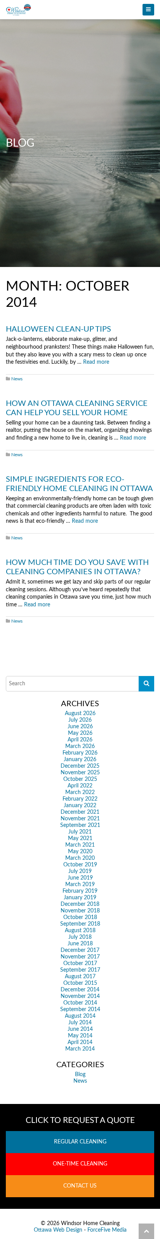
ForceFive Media (107, 1230)
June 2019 (80, 878)
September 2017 (80, 970)
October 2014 (80, 1003)
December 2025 (80, 766)
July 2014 (80, 1022)
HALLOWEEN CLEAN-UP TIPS (58, 329)
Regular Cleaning (80, 1142)
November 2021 (80, 818)
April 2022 (80, 786)
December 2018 (80, 904)
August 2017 (80, 976)
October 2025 (80, 779)
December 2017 (80, 950)
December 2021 (80, 812)
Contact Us (80, 1186)
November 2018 (80, 911)
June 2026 (80, 726)
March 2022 (80, 792)
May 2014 (80, 1036)
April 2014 (80, 1042)
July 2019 (80, 871)
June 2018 (80, 943)
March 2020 (80, 858)
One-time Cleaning (80, 1164)
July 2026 (80, 720)
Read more (96, 362)
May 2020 (80, 851)
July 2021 (80, 832)
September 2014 (80, 1009)
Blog (80, 1074)
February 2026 (80, 753)
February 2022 (80, 799)
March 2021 (80, 845)
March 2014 (80, 1049)
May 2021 (80, 838)
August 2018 (80, 930)
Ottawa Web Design (58, 1230)
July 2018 (80, 937)
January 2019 (80, 897)
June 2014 (80, 1029)
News (17, 379)
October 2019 (80, 865)
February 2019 (80, 891)
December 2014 (80, 990)
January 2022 (80, 805)
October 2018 (80, 917)
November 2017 (80, 957)
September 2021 (80, 825)
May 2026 (80, 733)
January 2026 (80, 759)
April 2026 (80, 740)
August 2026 (80, 713)
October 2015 (80, 983)
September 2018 (80, 924)
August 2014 (80, 1016)
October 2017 (80, 963)
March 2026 (80, 746)
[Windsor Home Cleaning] (80, 9)
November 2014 (80, 996)
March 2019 (80, 884)
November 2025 (80, 772)
